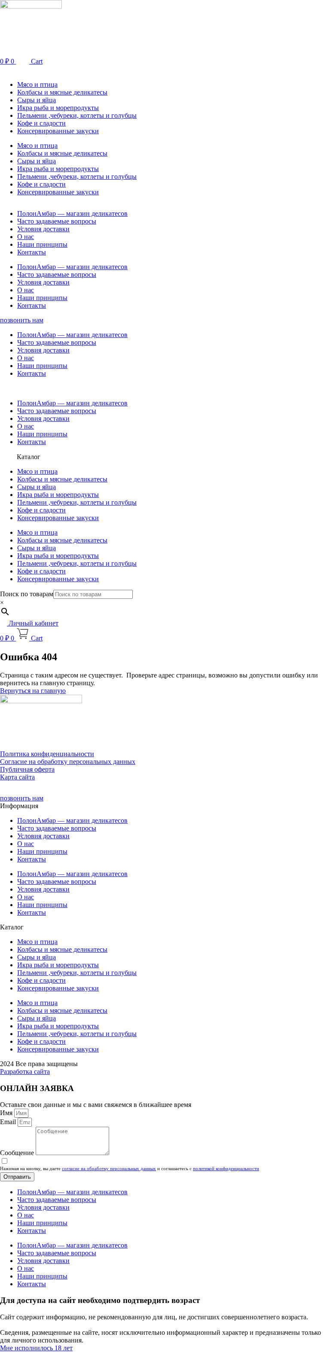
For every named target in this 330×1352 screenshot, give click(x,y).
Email (9, 1121)
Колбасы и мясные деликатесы (62, 92)
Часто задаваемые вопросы (56, 221)
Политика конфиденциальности (47, 753)
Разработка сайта (25, 1071)
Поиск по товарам (26, 594)
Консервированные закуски (58, 131)
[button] (165, 70)
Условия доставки (43, 229)
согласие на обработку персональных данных (109, 1168)
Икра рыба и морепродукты (58, 107)
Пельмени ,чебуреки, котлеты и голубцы (77, 115)
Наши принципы (42, 244)
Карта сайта (17, 777)
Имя (7, 1112)
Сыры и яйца (36, 100)
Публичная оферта (27, 769)
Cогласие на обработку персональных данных (67, 761)
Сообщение (18, 1152)
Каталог (28, 456)
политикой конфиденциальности (226, 1168)
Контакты (31, 252)
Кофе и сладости (41, 123)
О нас (25, 236)
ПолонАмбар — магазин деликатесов (72, 213)
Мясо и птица (37, 84)
